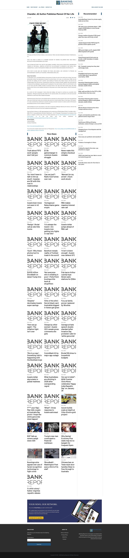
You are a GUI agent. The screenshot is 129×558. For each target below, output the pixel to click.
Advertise (64, 537)
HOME (28, 7)
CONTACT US (48, 7)
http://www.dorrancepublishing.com (35, 126)
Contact (64, 539)
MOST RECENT (34, 7)
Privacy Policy (64, 534)
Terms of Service (64, 532)
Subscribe (39, 544)
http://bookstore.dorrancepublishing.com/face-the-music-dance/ (42, 118)
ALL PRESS (41, 7)
